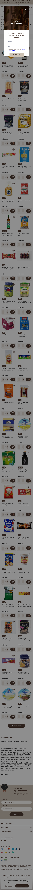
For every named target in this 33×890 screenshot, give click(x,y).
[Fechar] (25, 9)
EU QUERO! (16, 54)
